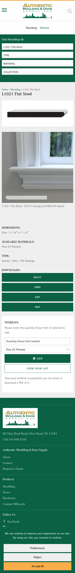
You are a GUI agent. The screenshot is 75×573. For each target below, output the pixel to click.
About (6, 457)
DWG (37, 287)
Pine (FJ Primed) (11, 246)
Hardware (9, 498)
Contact (8, 463)
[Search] (70, 11)
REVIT (37, 277)
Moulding (31, 28)
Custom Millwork (14, 504)
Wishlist (44, 28)
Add (40, 358)
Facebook (13, 521)
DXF (37, 297)
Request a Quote (13, 468)
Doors (6, 492)
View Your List (37, 368)
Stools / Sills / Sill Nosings (18, 261)
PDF (37, 307)
